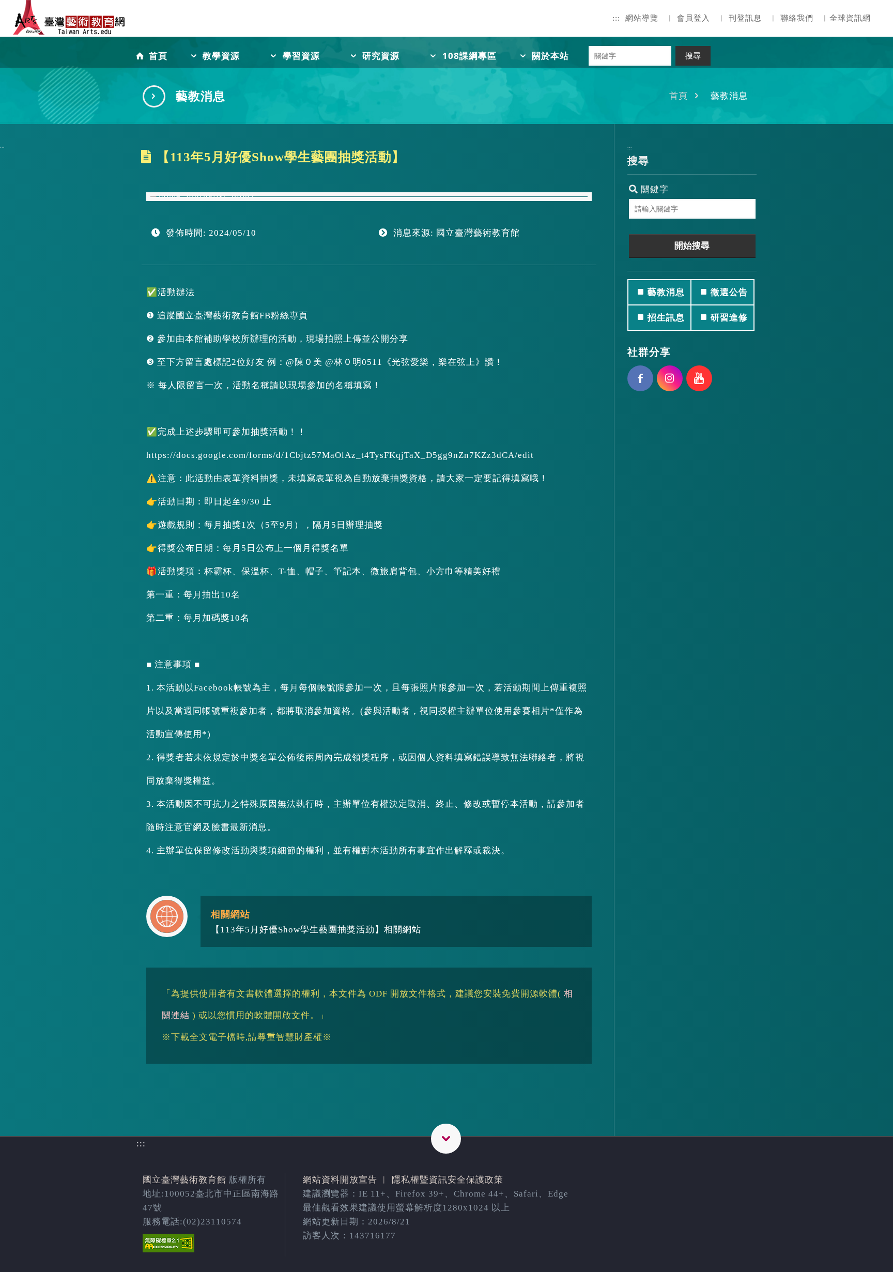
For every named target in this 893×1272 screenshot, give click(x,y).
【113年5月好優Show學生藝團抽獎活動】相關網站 (316, 929)
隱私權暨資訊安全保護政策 (447, 1180)
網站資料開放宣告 (340, 1180)
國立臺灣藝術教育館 (184, 1180)
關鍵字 (653, 189)
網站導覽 (641, 18)
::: (616, 18)
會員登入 (693, 18)
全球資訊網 (850, 18)
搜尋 (693, 56)
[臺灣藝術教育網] (70, 25)
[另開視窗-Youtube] (699, 378)
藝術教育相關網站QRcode (446, 1139)
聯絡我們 (796, 18)
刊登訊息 (745, 18)
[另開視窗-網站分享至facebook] (640, 378)
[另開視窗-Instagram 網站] (670, 378)
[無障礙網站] (168, 1249)
